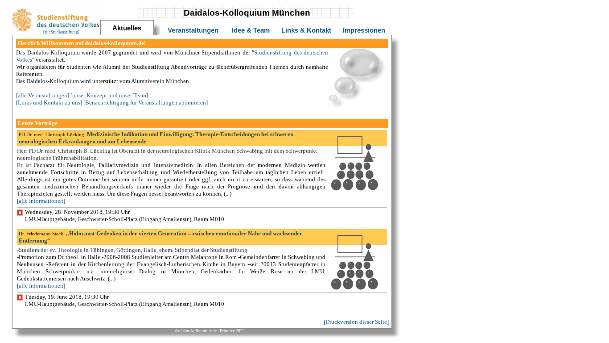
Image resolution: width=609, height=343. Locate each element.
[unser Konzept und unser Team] (109, 95)
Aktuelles (126, 28)
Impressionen (364, 30)
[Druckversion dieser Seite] (356, 321)
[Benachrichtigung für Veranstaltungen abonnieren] (145, 102)
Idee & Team (251, 30)
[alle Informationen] (41, 200)
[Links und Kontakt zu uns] (49, 102)
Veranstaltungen (193, 30)
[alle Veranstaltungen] (42, 95)
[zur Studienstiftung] (61, 32)
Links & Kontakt (306, 30)
